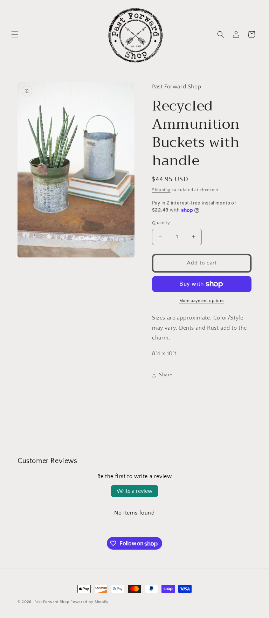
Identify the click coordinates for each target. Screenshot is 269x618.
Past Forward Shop (51, 602)
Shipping (161, 190)
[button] (14, 34)
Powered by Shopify (89, 602)
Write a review (134, 491)
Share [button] (165, 375)
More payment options (202, 300)
